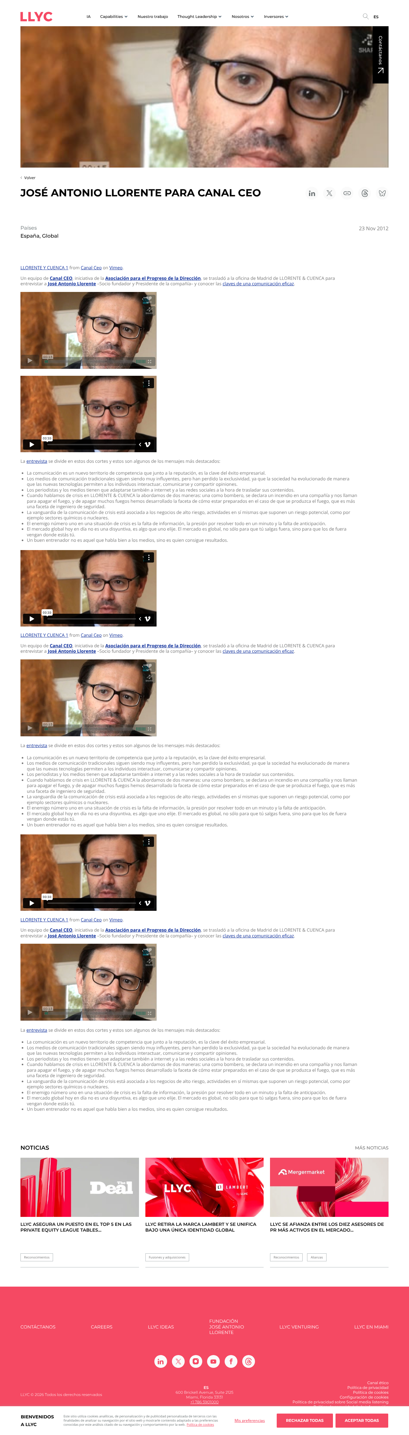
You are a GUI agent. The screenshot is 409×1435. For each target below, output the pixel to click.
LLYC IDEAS (161, 1327)
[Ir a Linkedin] (160, 1361)
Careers (101, 1327)
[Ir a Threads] (248, 1361)
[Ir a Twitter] (178, 1361)
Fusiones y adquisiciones (167, 1257)
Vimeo (115, 268)
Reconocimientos (37, 1257)
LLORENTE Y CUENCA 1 (44, 268)
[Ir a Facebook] (231, 1361)
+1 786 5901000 (204, 1402)
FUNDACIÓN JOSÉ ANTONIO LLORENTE (226, 1327)
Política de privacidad (368, 1387)
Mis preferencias (250, 1420)
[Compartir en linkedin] (311, 193)
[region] (204, 1420)
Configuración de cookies (364, 1397)
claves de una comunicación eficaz (258, 284)
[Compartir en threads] (364, 193)
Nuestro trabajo (153, 16)
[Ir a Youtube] (213, 1361)
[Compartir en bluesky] (382, 193)
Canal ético (378, 1383)
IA (89, 16)
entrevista (37, 461)
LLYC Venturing (299, 1327)
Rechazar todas (305, 1420)
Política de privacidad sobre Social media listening (340, 1402)
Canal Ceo (91, 268)
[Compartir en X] (329, 193)
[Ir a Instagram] (195, 1361)
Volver (29, 177)
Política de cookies (200, 1424)
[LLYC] (36, 16)
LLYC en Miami (371, 1327)
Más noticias (372, 1148)
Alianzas (317, 1257)
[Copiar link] (347, 193)
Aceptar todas (362, 1420)
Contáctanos (380, 50)
